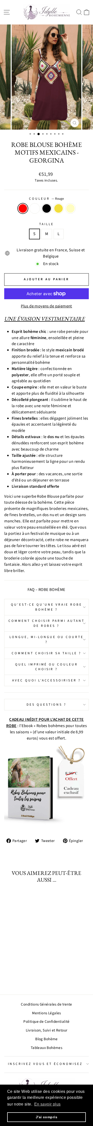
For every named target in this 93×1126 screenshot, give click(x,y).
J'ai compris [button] (46, 1117)
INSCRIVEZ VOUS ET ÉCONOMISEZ (45, 1063)
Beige (70, 208)
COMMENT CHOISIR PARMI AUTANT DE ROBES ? (46, 623)
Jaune (58, 208)
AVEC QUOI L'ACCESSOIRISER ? (46, 680)
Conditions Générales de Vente (46, 1004)
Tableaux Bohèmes (46, 1047)
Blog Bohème (46, 1039)
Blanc (35, 208)
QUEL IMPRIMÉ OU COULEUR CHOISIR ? (46, 667)
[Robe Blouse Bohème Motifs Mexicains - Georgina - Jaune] (26, 977)
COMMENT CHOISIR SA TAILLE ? (46, 653)
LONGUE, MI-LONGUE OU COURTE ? (46, 639)
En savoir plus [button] (47, 1104)
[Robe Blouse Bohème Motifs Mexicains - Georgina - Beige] (31, 977)
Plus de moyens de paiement (46, 306)
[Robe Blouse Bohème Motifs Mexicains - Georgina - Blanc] (14, 977)
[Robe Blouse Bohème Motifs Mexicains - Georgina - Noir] (20, 977)
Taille (46, 224)
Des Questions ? (46, 704)
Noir (47, 208)
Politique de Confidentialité (46, 1021)
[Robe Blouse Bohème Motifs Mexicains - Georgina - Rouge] (9, 977)
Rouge (23, 208)
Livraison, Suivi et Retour (46, 1030)
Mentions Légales (46, 1013)
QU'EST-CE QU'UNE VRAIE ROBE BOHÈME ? (46, 607)
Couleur (46, 198)
